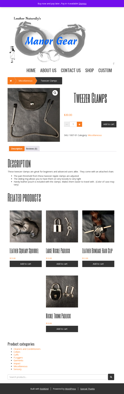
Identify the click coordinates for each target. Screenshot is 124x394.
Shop (89, 70)
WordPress (70, 388)
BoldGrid (44, 388)
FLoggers (18, 357)
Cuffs (16, 354)
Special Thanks (87, 388)
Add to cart (108, 124)
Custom (105, 70)
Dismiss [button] (82, 3)
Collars (17, 351)
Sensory (17, 369)
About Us (48, 70)
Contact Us (71, 70)
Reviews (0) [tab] (31, 148)
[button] (55, 93)
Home (31, 70)
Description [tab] (16, 148)
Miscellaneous (26, 80)
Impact (17, 363)
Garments (18, 360)
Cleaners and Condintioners (27, 349)
